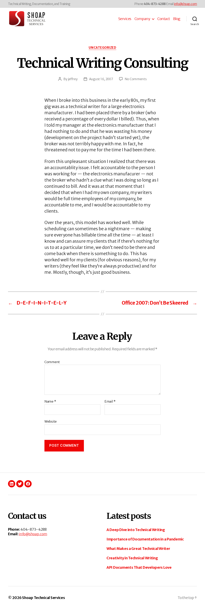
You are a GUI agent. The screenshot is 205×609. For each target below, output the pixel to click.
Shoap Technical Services (43, 597)
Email (110, 401)
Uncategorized (102, 47)
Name (50, 401)
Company (142, 19)
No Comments (136, 79)
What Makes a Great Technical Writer (138, 548)
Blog (176, 19)
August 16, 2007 (101, 79)
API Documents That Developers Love (139, 567)
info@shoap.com (185, 4)
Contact (163, 19)
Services (124, 19)
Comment (52, 362)
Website (50, 421)
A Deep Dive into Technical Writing (136, 529)
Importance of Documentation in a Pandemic (145, 539)
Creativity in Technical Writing (132, 558)
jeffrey (73, 79)
